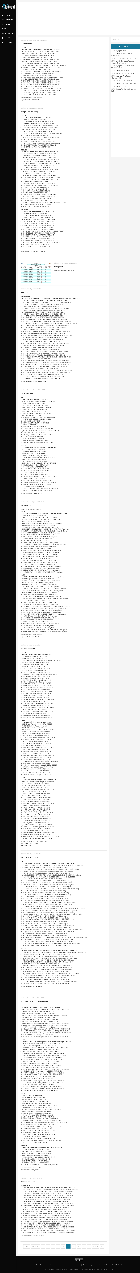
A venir (118, 53)
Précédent (35, 1246)
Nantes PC (24, 292)
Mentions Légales (89, 1265)
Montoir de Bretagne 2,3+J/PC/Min (34, 1001)
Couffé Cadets (26, 44)
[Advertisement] (79, 16)
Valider (137, 39)
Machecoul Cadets (27, 1182)
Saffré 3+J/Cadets (27, 393)
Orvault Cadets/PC (27, 648)
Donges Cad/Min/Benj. (29, 111)
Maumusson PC (26, 505)
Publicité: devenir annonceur (59, 1265)
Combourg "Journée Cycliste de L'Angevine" (122, 62)
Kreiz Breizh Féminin (129, 58)
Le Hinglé (124, 86)
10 (89, 1246)
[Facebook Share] (135, 1243)
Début (26, 1246)
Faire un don (75, 1265)
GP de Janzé (125, 70)
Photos (118, 89)
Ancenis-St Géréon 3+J (29, 857)
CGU (99, 1265)
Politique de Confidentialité (113, 1265)
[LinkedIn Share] (135, 1258)
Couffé (124, 51)
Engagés (119, 51)
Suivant (95, 1246)
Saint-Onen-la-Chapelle (128, 83)
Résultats (23, 40)
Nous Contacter (41, 1265)
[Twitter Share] (135, 1253)
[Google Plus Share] (135, 1248)
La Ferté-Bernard (126, 81)
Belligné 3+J (58, 266)
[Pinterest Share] (135, 1263)
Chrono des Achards (127, 73)
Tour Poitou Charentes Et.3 (121, 77)
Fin (102, 1246)
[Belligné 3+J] (35, 272)
